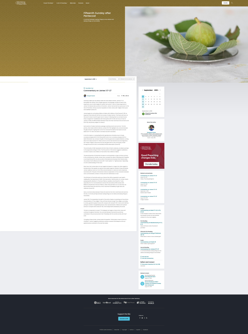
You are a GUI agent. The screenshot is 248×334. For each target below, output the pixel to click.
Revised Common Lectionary (126, 79)
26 (151, 104)
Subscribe (116, 329)
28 (157, 104)
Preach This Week (48, 3)
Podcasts (80, 3)
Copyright (124, 329)
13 (154, 99)
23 (143, 104)
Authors (132, 329)
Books (87, 3)
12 (151, 99)
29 (160, 104)
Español (138, 329)
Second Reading (112, 79)
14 (157, 99)
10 (145, 99)
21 (157, 101)
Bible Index (73, 3)
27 (154, 104)
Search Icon (232, 3)
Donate (226, 3)
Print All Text (145, 256)
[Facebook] (140, 317)
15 (159, 99)
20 (154, 101)
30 (143, 107)
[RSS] (147, 317)
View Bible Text (89, 88)
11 (148, 99)
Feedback (145, 329)
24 (145, 104)
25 (148, 104)
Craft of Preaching (62, 3)
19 (151, 101)
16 (143, 101)
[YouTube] (142, 317)
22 (160, 101)
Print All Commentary (147, 258)
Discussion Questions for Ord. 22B (151, 264)
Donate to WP (124, 318)
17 (145, 101)
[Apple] (144, 317)
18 (148, 101)
